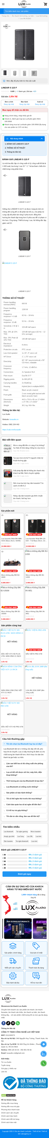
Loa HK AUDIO (25, 18)
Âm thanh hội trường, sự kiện (23, 16)
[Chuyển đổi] (4, 744)
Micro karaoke (35, 831)
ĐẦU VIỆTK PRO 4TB (34, 654)
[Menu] (3, 4)
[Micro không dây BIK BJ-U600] (12, 561)
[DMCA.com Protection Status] (8, 1095)
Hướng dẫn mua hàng (9, 1103)
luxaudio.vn (14, 419)
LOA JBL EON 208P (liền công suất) (35, 691)
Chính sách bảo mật (8, 1122)
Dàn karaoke (8, 841)
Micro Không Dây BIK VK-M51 (35, 612)
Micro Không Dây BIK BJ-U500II (10, 612)
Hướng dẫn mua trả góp (10, 1106)
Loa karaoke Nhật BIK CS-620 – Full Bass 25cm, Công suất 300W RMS (36, 540)
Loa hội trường (41, 16)
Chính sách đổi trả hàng (10, 1119)
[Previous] (5, 44)
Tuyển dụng (5, 1065)
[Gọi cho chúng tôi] (18, 1023)
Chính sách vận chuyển (10, 1113)
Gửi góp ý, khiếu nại (8, 1068)
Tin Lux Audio (6, 1062)
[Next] (44, 44)
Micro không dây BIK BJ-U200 (35, 576)
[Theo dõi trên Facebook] (3, 1023)
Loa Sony (20, 836)
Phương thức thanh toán (10, 1110)
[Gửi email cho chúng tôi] (13, 1023)
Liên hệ (4, 1072)
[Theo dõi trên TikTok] (8, 1023)
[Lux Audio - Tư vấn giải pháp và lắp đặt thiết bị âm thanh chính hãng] (24, 4)
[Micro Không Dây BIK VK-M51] (36, 597)
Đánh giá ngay (24, 874)
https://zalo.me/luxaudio (11, 430)
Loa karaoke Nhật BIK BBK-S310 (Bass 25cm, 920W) (11, 540)
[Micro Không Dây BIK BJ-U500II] (12, 597)
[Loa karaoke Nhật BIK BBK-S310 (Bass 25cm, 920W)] (12, 524)
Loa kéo (38, 836)
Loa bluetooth (8, 831)
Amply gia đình (9, 836)
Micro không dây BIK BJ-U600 (10, 576)
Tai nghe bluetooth (22, 841)
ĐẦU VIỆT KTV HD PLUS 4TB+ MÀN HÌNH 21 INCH (11, 655)
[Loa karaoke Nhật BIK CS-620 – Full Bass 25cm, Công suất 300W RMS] (36, 524)
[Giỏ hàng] (45, 4)
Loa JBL (30, 836)
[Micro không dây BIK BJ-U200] (36, 561)
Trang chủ (5, 16)
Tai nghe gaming (22, 831)
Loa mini (34, 841)
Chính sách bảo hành (9, 1116)
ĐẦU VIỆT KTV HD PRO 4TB (12, 727)
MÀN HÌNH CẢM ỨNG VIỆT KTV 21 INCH (11, 691)
